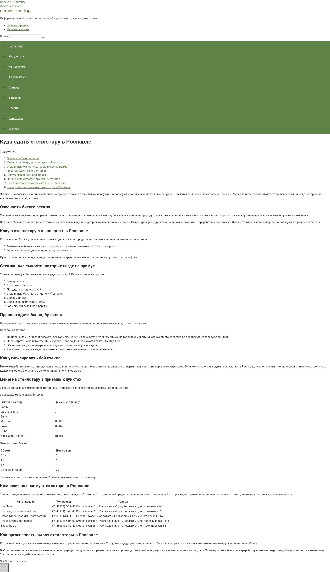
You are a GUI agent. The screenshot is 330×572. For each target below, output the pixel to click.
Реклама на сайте (18, 29)
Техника (14, 128)
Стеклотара (16, 118)
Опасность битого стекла (23, 158)
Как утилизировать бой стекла (26, 175)
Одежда (14, 87)
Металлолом (17, 66)
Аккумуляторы (18, 77)
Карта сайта (16, 46)
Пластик (14, 108)
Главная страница (18, 25)
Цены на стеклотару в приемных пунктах (33, 179)
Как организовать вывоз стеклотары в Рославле (38, 187)
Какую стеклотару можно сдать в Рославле (35, 162)
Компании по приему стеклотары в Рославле (36, 183)
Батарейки (15, 97)
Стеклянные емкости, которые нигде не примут (37, 166)
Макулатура (16, 56)
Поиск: (4, 36)
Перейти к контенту (12, 2)
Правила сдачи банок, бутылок (27, 170)
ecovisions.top (15, 11)
